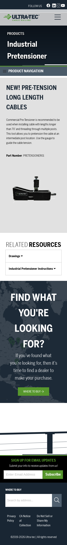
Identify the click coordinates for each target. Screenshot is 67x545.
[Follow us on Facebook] (48, 6)
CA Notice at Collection (25, 520)
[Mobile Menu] (57, 17)
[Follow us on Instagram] (58, 6)
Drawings (14, 256)
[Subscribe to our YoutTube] (63, 6)
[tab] (33, 256)
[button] (33, 71)
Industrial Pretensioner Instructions (31, 269)
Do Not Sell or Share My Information (45, 520)
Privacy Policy (11, 518)
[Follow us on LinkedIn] (54, 6)
